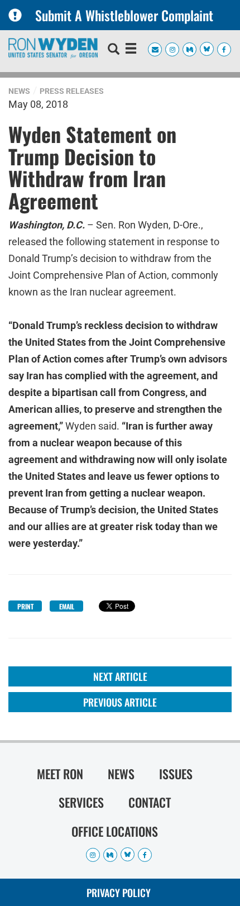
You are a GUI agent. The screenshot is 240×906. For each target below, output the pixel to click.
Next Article (120, 676)
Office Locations (114, 831)
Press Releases (72, 91)
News (19, 91)
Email (66, 606)
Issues (176, 774)
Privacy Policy (119, 892)
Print (25, 606)
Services (81, 802)
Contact (149, 802)
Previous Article (120, 702)
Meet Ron (60, 774)
